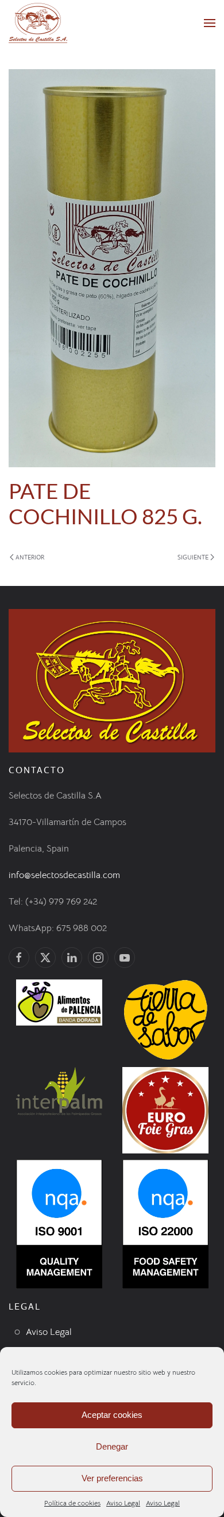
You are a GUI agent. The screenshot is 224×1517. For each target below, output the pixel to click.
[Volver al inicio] (38, 23)
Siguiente (192, 557)
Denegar (112, 1446)
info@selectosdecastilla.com (64, 875)
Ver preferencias (112, 1478)
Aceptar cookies (112, 1415)
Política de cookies (72, 1503)
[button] (209, 23)
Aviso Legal (123, 1503)
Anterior (30, 557)
